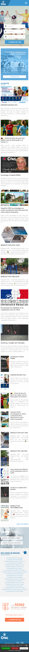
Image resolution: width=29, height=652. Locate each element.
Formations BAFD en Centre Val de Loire (14, 579)
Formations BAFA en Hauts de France (14, 565)
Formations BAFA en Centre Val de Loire (14, 561)
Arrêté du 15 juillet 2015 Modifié (13, 343)
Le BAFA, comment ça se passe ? (11, 538)
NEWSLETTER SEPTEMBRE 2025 (16, 507)
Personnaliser (23, 648)
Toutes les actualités (22, 524)
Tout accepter (6, 648)
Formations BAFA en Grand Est (14, 563)
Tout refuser (15, 648)
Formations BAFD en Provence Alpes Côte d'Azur (14, 589)
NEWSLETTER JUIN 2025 (10, 276)
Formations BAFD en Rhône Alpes (14, 591)
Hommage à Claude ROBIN (10, 175)
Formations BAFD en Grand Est (14, 580)
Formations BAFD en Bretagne (14, 577)
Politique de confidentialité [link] (14, 650)
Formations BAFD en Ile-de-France (15, 584)
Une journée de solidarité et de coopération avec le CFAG (12, 309)
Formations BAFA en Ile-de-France (14, 566)
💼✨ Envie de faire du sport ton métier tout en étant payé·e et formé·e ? (13, 140)
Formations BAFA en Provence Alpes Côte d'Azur (14, 572)
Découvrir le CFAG (14, 76)
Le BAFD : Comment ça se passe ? (11, 543)
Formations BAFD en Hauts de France (14, 582)
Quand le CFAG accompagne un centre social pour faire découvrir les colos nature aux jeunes (14, 210)
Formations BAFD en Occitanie (15, 586)
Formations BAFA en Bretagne (14, 559)
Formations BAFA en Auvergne (14, 558)
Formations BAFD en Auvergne (15, 575)
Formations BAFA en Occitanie (14, 568)
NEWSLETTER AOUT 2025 (10, 245)
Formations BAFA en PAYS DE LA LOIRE (14, 570)
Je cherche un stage (15, 620)
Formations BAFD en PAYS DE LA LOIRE (14, 587)
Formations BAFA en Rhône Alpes (14, 573)
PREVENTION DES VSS (9, 105)
